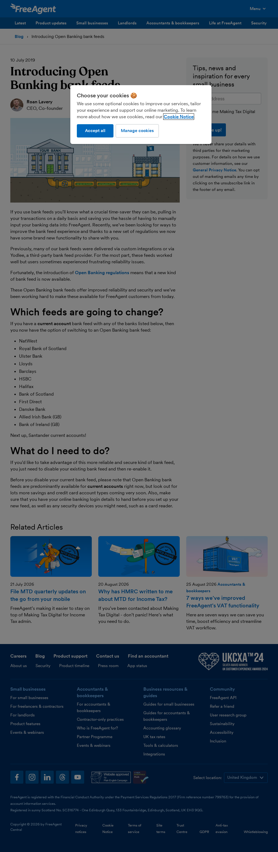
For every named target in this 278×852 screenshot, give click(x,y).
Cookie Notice (179, 116)
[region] (140, 114)
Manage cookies (137, 130)
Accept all (95, 130)
